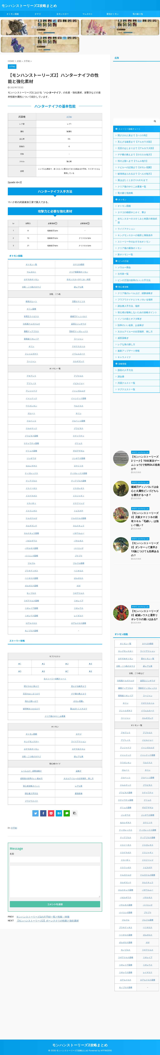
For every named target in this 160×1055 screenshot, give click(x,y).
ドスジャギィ (78, 496)
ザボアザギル (78, 451)
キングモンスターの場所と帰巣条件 (135, 235)
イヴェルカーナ (78, 354)
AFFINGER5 (106, 1050)
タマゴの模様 (78, 264)
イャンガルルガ (78, 391)
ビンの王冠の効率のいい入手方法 (134, 280)
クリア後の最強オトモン (130, 248)
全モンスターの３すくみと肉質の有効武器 (137, 220)
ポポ (78, 585)
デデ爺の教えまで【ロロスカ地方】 (135, 154)
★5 (19, 671)
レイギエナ (78, 615)
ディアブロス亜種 (78, 481)
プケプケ (78, 556)
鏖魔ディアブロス (31, 331)
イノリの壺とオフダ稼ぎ (130, 318)
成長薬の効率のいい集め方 (31, 778)
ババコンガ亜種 (31, 556)
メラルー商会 (124, 267)
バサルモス (78, 541)
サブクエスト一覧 (126, 389)
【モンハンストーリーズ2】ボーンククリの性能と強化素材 (47, 920)
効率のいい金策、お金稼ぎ (131, 325)
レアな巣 (78, 786)
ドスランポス (31, 511)
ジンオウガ (31, 458)
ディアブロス (31, 481)
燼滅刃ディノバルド (78, 316)
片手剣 (69, 117)
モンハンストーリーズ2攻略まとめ (29, 6)
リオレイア (78, 600)
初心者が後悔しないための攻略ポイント (137, 312)
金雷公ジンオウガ (78, 324)
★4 (90, 664)
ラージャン (78, 339)
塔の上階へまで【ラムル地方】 (133, 161)
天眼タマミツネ (78, 301)
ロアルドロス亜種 (78, 623)
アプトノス (31, 383)
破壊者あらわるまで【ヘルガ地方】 (135, 173)
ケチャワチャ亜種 (31, 443)
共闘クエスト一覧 (126, 383)
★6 (43, 671)
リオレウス (78, 608)
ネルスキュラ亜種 (31, 533)
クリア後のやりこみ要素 (55, 716)
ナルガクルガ (31, 518)
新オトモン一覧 (125, 254)
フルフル (31, 563)
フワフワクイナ (31, 801)
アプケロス (78, 376)
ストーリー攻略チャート (129, 129)
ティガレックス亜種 (78, 473)
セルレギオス (31, 466)
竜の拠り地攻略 (125, 193)
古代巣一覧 (123, 273)
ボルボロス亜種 (31, 585)
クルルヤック (31, 428)
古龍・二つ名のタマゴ (31, 287)
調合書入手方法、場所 (129, 306)
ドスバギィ (31, 503)
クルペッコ (31, 421)
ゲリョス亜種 (31, 451)
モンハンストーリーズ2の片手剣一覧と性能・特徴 (42, 916)
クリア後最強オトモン (78, 272)
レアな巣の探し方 (126, 344)
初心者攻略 (123, 287)
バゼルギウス (31, 541)
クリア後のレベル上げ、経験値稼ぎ (135, 293)
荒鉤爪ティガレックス (78, 331)
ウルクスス (78, 406)
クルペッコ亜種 (78, 421)
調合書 (121, 376)
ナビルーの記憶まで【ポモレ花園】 (135, 167)
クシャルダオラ (31, 354)
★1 (19, 664)
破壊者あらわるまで (31, 708)
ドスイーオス (31, 488)
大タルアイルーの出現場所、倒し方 (79, 778)
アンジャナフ (31, 391)
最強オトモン (113, 14)
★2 (43, 664)
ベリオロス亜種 (31, 578)
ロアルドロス (31, 623)
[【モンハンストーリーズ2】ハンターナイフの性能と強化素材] (59, 813)
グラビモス (78, 428)
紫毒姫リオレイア (31, 339)
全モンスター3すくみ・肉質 (78, 279)
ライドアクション (78, 741)
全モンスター (63, 14)
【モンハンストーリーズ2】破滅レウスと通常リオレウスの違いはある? (145, 615)
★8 (90, 671)
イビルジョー (78, 383)
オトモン (122, 199)
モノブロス (31, 593)
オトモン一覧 (31, 264)
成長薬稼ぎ (123, 338)
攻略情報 (122, 363)
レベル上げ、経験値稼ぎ (31, 771)
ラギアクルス (78, 593)
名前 (12, 853)
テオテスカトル (78, 346)
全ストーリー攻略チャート (55, 679)
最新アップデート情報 (129, 350)
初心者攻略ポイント (31, 786)
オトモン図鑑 (13, 14)
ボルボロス (78, 578)
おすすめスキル (78, 749)
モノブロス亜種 (31, 630)
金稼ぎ (78, 771)
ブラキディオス (31, 570)
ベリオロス (78, 570)
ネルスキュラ (78, 526)
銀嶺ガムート (31, 301)
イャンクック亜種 (78, 398)
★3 (66, 664)
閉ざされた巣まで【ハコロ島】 (133, 135)
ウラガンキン (31, 406)
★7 (66, 671)
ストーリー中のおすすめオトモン (134, 241)
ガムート (31, 413)
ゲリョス (78, 443)
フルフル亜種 (78, 563)
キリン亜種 (31, 309)
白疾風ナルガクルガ (31, 324)
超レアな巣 (78, 287)
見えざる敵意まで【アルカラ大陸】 (135, 141)
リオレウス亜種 (31, 615)
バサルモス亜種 (31, 548)
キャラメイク (124, 357)
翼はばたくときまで (78, 708)
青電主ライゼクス (31, 316)
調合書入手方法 (31, 793)
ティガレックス (31, 473)
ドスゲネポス (31, 496)
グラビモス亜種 (31, 436)
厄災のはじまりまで (31, 694)
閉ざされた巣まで (31, 686)
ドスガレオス (78, 488)
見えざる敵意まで (78, 686)
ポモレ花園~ (78, 701)
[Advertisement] (136, 91)
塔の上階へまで (31, 701)
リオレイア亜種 (31, 608)
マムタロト (87, 14)
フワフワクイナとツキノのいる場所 (135, 299)
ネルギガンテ (78, 361)
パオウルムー (78, 533)
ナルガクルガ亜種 (78, 518)
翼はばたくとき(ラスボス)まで (133, 180)
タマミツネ (78, 466)
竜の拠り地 (138, 14)
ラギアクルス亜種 (31, 600)
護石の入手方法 (125, 370)
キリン (31, 346)
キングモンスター (31, 741)
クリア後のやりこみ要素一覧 (132, 186)
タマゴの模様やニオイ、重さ (132, 212)
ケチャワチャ (78, 436)
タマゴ (38, 14)
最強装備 (78, 793)
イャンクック (31, 398)
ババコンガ (78, 548)
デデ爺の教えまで (78, 694)
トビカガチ (78, 511)
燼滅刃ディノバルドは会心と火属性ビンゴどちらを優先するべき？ (145, 490)
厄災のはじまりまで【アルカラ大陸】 (136, 148)
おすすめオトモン (31, 279)
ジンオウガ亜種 (78, 458)
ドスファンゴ (78, 503)
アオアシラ (31, 376)
